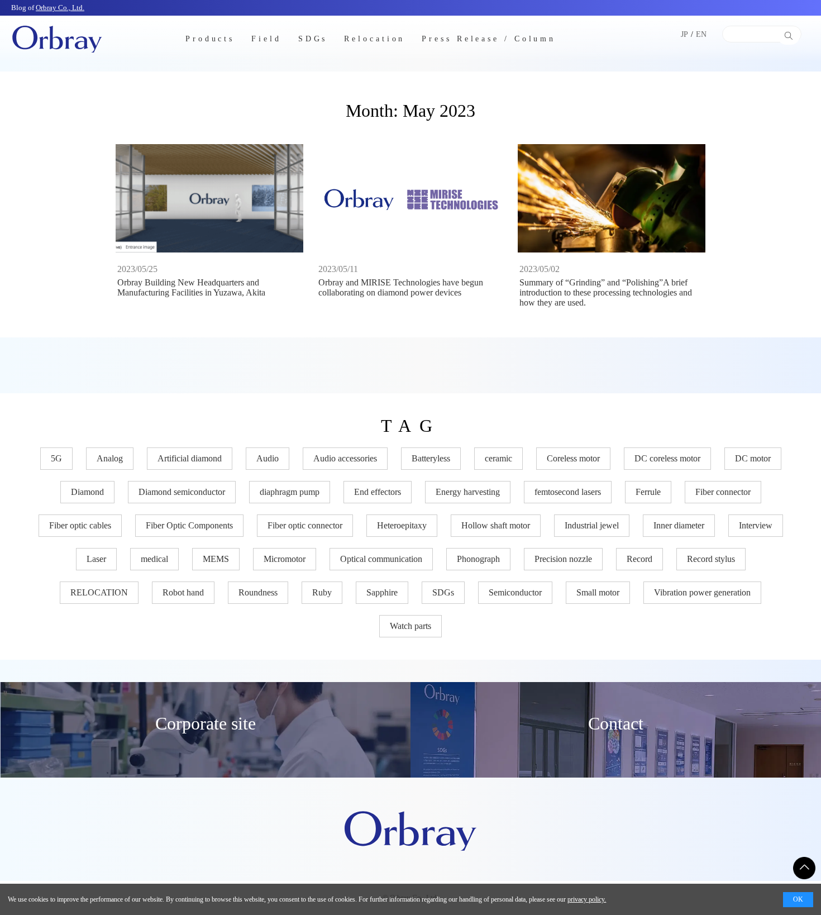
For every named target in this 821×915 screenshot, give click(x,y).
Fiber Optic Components (189, 525)
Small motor (597, 592)
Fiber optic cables (80, 525)
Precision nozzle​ (563, 559)
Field (266, 38)
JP (684, 34)
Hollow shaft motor (495, 525)
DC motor (753, 458)
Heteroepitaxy (402, 525)
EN (701, 34)
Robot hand (183, 592)
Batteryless (431, 458)
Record (639, 559)
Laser (96, 559)
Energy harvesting (468, 492)
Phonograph (478, 559)
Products (210, 38)
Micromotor (285, 559)
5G (56, 458)
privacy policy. (586, 899)
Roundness (258, 592)
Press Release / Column (489, 38)
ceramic (498, 458)
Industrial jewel (592, 525)
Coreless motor (573, 458)
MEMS (216, 559)
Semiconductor (515, 592)
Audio (267, 458)
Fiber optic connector (305, 525)
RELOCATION (99, 592)
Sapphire (382, 592)
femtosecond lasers (567, 492)
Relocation (374, 38)
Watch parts (410, 626)
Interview (755, 525)
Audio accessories (345, 458)
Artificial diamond (189, 458)
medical (154, 559)
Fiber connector (723, 492)
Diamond (87, 492)
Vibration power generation (702, 592)
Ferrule (648, 492)
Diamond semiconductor (182, 492)
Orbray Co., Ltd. (60, 7)
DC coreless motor (667, 458)
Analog (110, 458)
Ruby (322, 592)
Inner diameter (678, 525)
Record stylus (711, 559)
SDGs (313, 38)
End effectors (377, 492)
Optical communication (381, 559)
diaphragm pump (289, 492)
